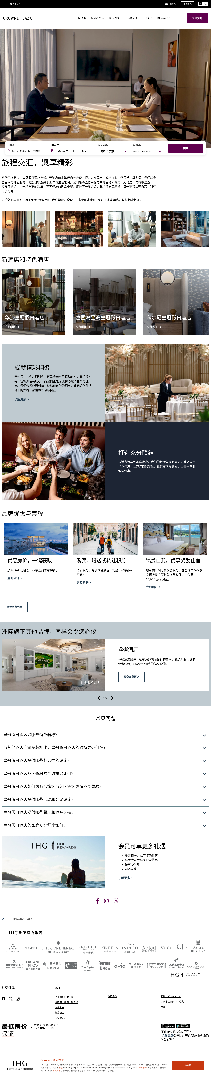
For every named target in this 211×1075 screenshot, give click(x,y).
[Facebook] (4, 998)
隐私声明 (57, 1070)
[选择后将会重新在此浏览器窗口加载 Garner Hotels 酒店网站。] (105, 964)
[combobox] (27, 151)
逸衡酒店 (128, 650)
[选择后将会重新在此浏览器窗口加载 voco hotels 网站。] (167, 947)
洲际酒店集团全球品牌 (66, 1002)
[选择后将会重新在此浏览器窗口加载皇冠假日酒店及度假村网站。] (33, 964)
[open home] (5, 919)
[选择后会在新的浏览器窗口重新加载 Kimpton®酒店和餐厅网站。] (110, 947)
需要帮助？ (60, 1017)
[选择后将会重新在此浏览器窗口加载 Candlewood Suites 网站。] (196, 964)
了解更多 (167, 1035)
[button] (203, 4)
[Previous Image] (99, 698)
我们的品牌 (97, 18)
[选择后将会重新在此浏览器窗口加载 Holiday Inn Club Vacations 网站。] (176, 964)
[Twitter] (10, 998)
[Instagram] (18, 998)
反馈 (163, 1006)
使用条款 (112, 996)
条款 (61, 1067)
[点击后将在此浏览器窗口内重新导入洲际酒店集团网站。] (25, 933)
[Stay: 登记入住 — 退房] (71, 151)
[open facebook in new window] (96, 901)
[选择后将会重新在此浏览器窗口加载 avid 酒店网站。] (119, 964)
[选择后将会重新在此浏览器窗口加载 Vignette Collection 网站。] (87, 946)
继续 (188, 1065)
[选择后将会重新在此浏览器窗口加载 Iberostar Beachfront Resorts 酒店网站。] (14, 964)
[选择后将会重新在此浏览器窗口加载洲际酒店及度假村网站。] (58, 947)
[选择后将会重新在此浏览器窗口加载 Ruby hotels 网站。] (182, 947)
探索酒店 (59, 1012)
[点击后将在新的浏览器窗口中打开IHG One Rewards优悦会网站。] (185, 975)
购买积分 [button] (83, 582)
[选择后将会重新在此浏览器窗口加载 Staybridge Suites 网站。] (156, 964)
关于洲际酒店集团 (64, 997)
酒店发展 (59, 1007)
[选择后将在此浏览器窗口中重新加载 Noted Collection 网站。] (149, 947)
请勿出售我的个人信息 (172, 1001)
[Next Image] (111, 698)
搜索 (185, 148)
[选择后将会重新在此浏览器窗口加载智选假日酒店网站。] (71, 964)
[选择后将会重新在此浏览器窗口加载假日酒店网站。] (88, 964)
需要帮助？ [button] (15, 4)
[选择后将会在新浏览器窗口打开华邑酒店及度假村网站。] (198, 947)
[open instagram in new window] (105, 901)
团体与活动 (115, 18)
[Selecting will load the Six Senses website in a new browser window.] (12, 947)
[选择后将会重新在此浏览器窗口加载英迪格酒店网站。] (130, 947)
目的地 (82, 18)
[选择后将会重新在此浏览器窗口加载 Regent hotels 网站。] (30, 947)
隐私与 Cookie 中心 (171, 996)
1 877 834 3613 (42, 1028)
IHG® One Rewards (157, 18)
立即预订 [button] (13, 578)
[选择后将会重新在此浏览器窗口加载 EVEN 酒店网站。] (52, 964)
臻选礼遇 (132, 18)
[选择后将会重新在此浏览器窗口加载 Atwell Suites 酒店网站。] (136, 964)
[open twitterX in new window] (114, 901)
